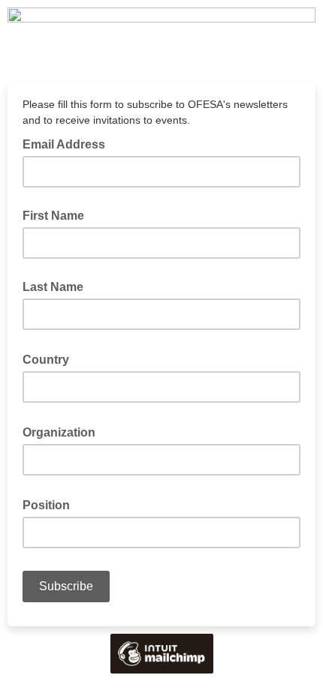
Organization (63, 431)
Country (50, 358)
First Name (53, 215)
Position (51, 504)
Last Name (53, 286)
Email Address (68, 143)
